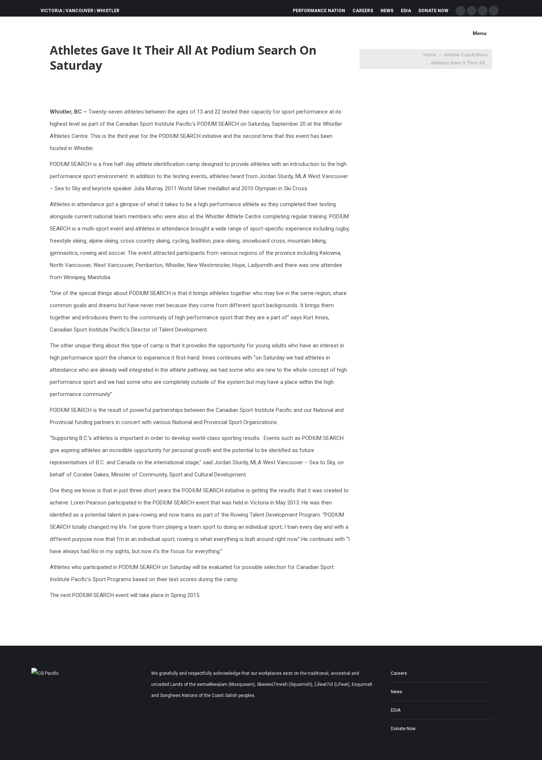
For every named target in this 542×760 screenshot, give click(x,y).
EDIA (395, 710)
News (396, 691)
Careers (399, 673)
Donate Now (403, 728)
